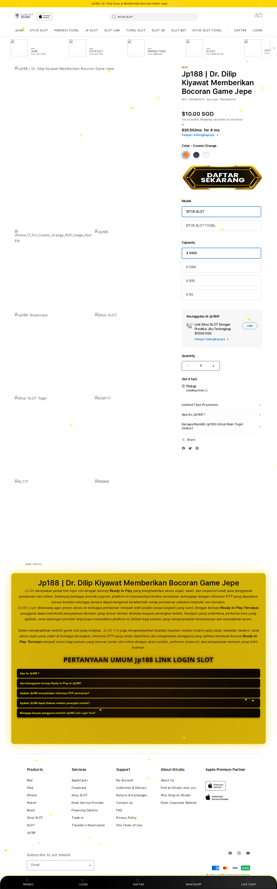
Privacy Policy (126, 817)
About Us (167, 780)
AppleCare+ (80, 780)
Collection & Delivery (131, 787)
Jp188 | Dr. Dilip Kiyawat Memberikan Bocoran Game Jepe (138, 3)
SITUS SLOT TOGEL (207, 30)
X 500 (190, 281)
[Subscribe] (89, 865)
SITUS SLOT (39, 30)
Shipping (206, 119)
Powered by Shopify (237, 874)
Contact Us (124, 802)
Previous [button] (17, 4)
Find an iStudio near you (178, 787)
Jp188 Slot (111, 630)
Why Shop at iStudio (176, 795)
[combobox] (153, 16)
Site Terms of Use (129, 825)
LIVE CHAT (249, 884)
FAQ (119, 810)
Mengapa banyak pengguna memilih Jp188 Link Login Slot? (58, 713)
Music (31, 810)
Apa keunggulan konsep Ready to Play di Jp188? (50, 683)
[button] (19, 30)
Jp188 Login (27, 608)
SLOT (31, 825)
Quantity (188, 356)
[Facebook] (184, 449)
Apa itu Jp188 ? (29, 673)
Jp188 (19, 30)
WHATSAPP (193, 884)
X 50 (189, 294)
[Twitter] (191, 449)
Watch (31, 802)
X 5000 (191, 253)
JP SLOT (91, 30)
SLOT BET (178, 30)
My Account (125, 780)
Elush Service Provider (88, 802)
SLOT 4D (158, 30)
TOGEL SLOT (136, 30)
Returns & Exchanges (131, 795)
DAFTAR (138, 884)
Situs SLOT (35, 817)
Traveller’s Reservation (88, 825)
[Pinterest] (198, 449)
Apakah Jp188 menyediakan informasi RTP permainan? (54, 693)
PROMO (28, 884)
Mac (30, 780)
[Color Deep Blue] (196, 155)
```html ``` (221, 416)
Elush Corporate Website (179, 802)
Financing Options (85, 810)
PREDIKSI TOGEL (66, 30)
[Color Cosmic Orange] (186, 155)
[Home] (24, 16)
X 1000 (191, 267)
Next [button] (260, 4)
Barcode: (213, 99)
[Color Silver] (206, 155)
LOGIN (83, 884)
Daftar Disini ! (177, 3)
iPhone (32, 795)
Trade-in (78, 817)
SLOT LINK (112, 30)
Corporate (79, 787)
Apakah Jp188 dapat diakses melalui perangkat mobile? (55, 703)
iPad (30, 787)
